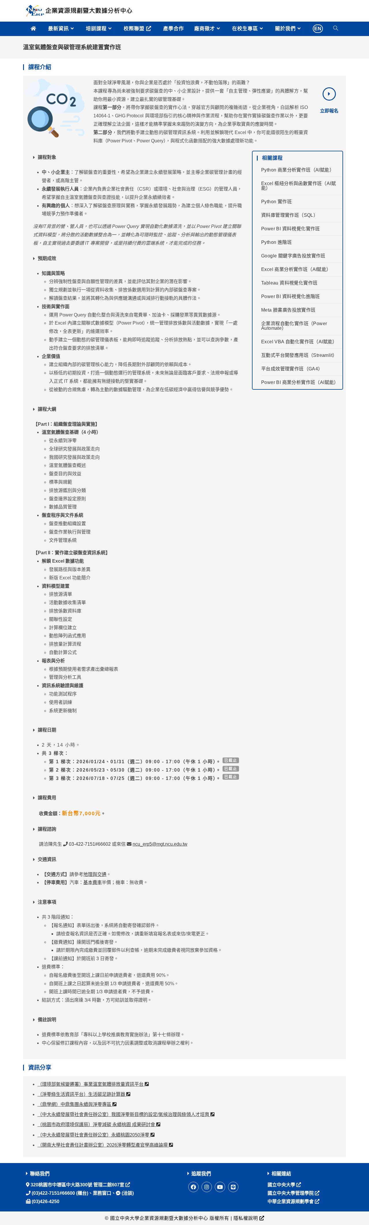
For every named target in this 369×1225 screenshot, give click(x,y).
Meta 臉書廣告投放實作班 (288, 310)
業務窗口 (102, 1193)
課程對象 (47, 157)
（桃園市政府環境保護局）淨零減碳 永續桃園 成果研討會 (96, 1124)
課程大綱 (47, 409)
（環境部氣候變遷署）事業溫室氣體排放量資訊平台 (91, 1084)
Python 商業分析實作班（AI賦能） (297, 169)
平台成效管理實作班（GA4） (292, 368)
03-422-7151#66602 (90, 844)
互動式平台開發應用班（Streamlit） (299, 355)
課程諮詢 (47, 829)
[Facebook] (193, 1187)
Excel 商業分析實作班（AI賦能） (296, 269)
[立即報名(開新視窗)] (329, 94)
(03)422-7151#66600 (53, 1193)
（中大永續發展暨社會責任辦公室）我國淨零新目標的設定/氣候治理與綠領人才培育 (123, 1114)
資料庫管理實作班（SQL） (289, 215)
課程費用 (47, 797)
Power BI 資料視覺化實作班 (290, 228)
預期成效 (47, 258)
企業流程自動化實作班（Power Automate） (294, 326)
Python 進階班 (276, 242)
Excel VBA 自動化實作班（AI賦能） (299, 341)
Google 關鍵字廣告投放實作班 (293, 255)
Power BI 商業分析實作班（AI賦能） (300, 382)
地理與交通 (94, 874)
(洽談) (127, 1193)
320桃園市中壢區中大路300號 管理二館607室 (77, 1184)
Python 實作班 (276, 201)
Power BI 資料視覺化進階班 (290, 296)
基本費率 (92, 882)
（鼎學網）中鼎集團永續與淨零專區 (74, 1104)
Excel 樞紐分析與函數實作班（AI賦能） (298, 186)
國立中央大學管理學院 (291, 1193)
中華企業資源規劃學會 (291, 1201)
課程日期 (47, 730)
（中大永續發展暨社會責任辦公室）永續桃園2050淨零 (93, 1134)
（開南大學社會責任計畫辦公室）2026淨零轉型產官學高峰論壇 (103, 1145)
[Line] (233, 1187)
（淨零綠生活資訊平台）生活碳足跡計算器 (81, 1094)
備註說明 (47, 1019)
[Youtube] (220, 1187)
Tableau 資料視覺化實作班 (289, 282)
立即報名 (329, 110)
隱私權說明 (245, 1218)
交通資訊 (47, 859)
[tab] (137, 157)
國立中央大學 (282, 1184)
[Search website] (336, 29)
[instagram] (207, 1187)
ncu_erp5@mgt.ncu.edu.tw (160, 844)
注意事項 (47, 902)
